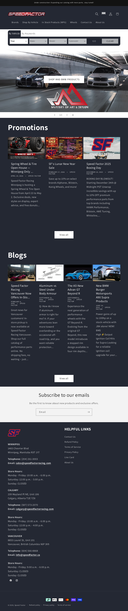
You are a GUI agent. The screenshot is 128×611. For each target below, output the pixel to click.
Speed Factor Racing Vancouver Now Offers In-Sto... (21, 291)
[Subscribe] (88, 412)
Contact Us (70, 436)
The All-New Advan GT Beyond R (75, 289)
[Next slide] (67, 115)
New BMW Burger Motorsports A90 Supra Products (104, 293)
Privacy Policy (71, 452)
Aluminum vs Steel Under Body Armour (47, 289)
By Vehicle (14, 33)
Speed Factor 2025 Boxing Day (98, 166)
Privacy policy (48, 605)
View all (64, 234)
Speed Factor (20, 605)
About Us (68, 462)
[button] (96, 14)
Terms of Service (72, 446)
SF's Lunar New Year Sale (62, 166)
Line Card (69, 457)
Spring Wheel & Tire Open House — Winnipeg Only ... (24, 167)
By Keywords (28, 33)
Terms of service (64, 605)
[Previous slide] (54, 115)
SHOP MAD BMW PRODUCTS (63, 79)
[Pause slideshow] (73, 115)
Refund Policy (71, 441)
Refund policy (34, 605)
